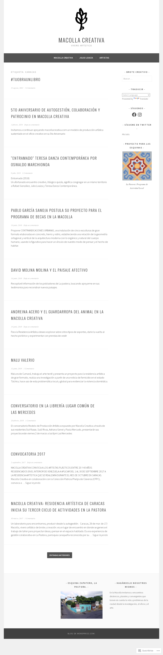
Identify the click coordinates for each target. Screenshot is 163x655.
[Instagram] (139, 114)
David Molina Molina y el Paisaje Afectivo (49, 270)
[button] (81, 605)
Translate (144, 98)
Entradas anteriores (60, 555)
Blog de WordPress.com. (82, 633)
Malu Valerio (23, 360)
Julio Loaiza (86, 57)
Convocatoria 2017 (28, 454)
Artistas (104, 57)
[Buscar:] (137, 78)
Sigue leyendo (32, 482)
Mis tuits (125, 134)
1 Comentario (30, 88)
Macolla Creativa (81, 40)
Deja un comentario (31, 124)
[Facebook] (134, 114)
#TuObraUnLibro (25, 79)
